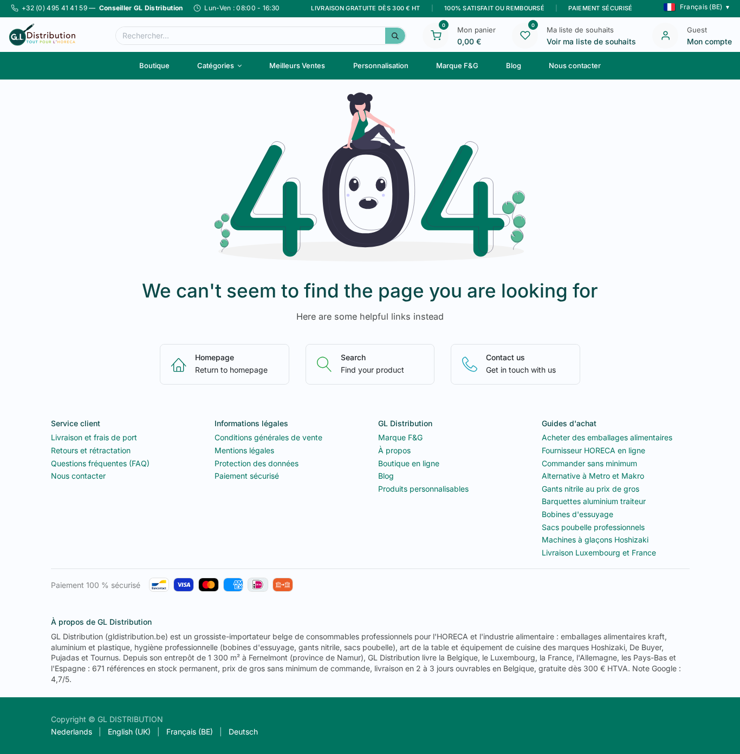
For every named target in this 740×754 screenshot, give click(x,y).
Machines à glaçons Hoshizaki (595, 539)
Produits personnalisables (423, 488)
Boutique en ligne (408, 463)
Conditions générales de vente (268, 437)
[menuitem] (154, 65)
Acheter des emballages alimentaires (607, 437)
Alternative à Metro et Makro (593, 475)
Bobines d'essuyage (577, 514)
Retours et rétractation (91, 450)
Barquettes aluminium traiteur (594, 501)
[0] (436, 34)
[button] (696, 7)
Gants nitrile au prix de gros (590, 488)
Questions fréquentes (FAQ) (100, 463)
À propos (394, 450)
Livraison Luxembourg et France (599, 552)
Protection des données (256, 463)
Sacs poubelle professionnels (593, 527)
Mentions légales (244, 450)
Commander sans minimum (589, 463)
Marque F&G (400, 437)
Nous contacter (78, 475)
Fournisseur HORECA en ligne (593, 450)
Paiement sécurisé (247, 475)
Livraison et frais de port (94, 437)
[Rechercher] (395, 35)
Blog (386, 475)
